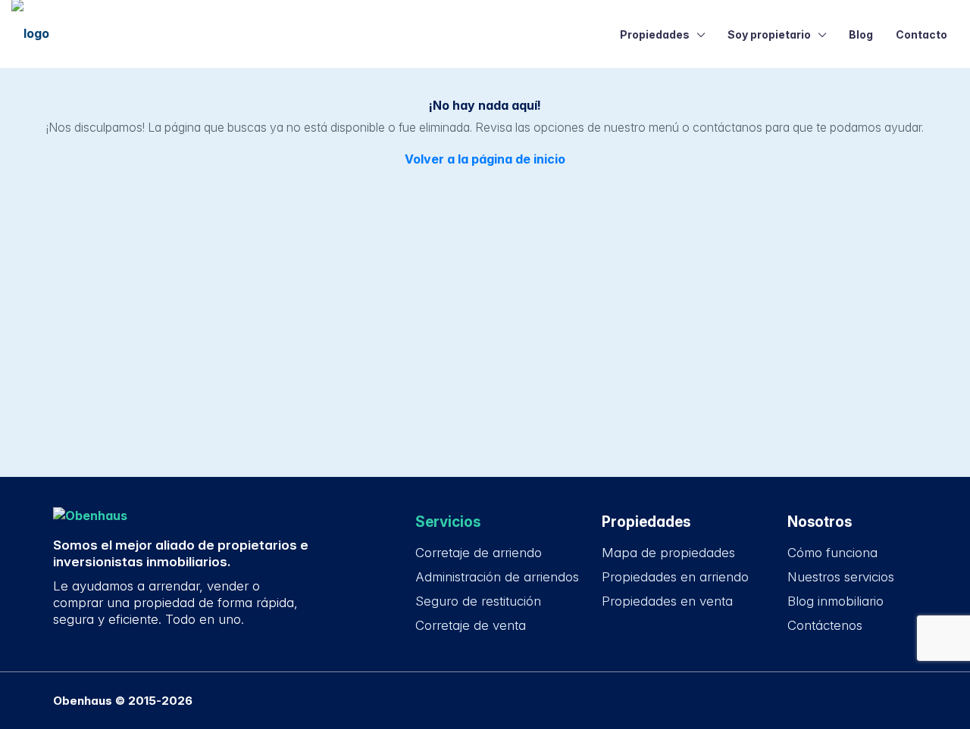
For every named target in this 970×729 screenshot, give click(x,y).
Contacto (921, 34)
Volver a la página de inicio (485, 159)
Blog (861, 34)
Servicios (447, 522)
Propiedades (655, 34)
